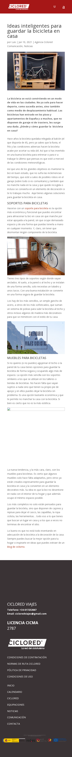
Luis (14, 42)
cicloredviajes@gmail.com (31, 613)
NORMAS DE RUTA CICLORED (23, 663)
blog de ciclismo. (16, 546)
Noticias (28, 46)
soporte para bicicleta (36, 208)
